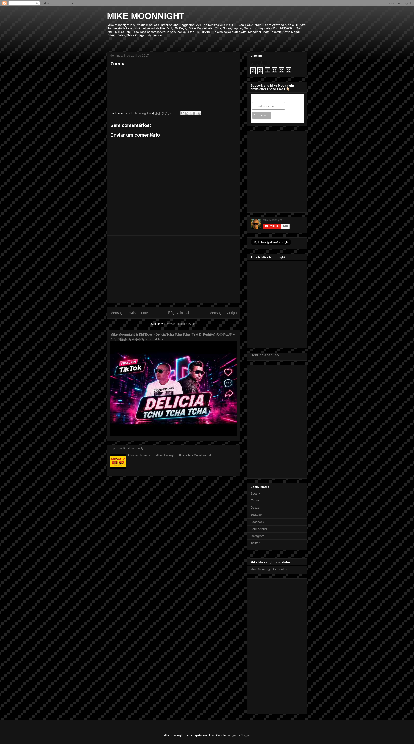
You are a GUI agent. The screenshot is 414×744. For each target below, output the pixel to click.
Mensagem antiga (223, 313)
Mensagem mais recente (129, 313)
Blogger (245, 735)
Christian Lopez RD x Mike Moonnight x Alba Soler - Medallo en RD (170, 455)
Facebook (257, 521)
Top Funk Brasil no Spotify (127, 448)
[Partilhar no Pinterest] (199, 113)
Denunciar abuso (265, 355)
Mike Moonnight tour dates (269, 569)
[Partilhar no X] (191, 113)
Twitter (255, 543)
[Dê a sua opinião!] (187, 113)
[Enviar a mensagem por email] (182, 113)
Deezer (255, 507)
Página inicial (178, 313)
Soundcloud (259, 529)
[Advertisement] (173, 269)
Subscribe (260, 98)
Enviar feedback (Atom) (181, 323)
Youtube (256, 514)
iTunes (255, 500)
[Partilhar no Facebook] (195, 113)
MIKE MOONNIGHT (145, 16)
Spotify (255, 493)
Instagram (257, 536)
